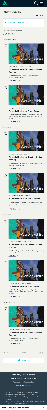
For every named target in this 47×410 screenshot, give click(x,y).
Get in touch (16, 378)
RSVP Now (12, 80)
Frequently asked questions (23, 375)
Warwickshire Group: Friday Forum (24, 111)
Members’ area (30, 378)
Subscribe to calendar (22, 360)
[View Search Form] (36, 3)
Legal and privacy (23, 385)
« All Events (39, 15)
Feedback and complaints (23, 382)
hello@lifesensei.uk (16, 23)
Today (24, 352)
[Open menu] (41, 3)
